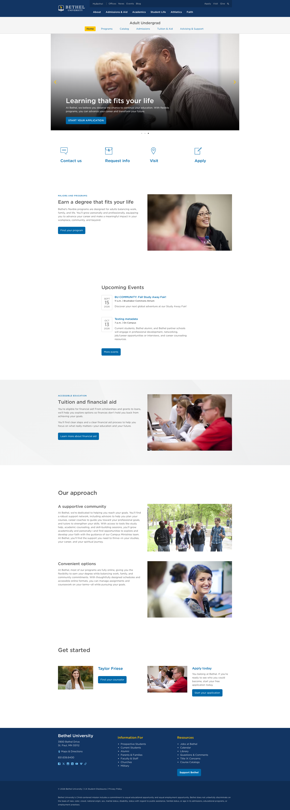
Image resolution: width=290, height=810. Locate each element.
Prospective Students (133, 744)
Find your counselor (112, 679)
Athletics (176, 12)
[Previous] (56, 82)
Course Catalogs (190, 762)
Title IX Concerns (190, 758)
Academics (139, 12)
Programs (107, 28)
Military (125, 765)
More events (111, 351)
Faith (190, 12)
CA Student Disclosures (95, 789)
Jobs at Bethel (188, 744)
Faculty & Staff (129, 758)
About (97, 12)
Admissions (143, 28)
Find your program (71, 230)
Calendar (185, 747)
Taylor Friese (110, 668)
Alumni (125, 751)
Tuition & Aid (165, 28)
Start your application (86, 120)
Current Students (131, 747)
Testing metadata (126, 318)
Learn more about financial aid (78, 436)
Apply (207, 3)
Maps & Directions (72, 751)
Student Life (158, 12)
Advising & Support (191, 28)
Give (222, 3)
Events (130, 3)
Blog (138, 3)
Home (90, 28)
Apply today (202, 668)
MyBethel (98, 3)
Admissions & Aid (116, 12)
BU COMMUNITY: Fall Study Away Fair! (140, 297)
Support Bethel (189, 772)
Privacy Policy (115, 789)
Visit (215, 3)
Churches (126, 762)
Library (184, 751)
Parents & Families (131, 754)
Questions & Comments (194, 754)
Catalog (124, 28)
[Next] (234, 82)
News (121, 3)
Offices (112, 3)
